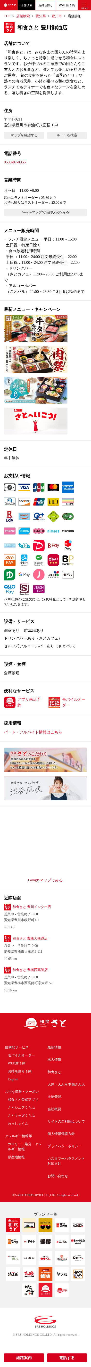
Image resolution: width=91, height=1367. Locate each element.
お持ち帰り (45, 5)
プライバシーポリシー (65, 1146)
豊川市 (57, 16)
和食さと (54, 1072)
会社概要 (54, 1109)
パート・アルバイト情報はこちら (33, 732)
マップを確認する (24, 135)
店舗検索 (26, 5)
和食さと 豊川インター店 (32, 907)
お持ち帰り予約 (20, 1071)
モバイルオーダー (21, 1055)
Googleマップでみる (45, 880)
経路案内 (24, 1358)
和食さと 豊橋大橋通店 (30, 938)
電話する (67, 1358)
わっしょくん (18, 1124)
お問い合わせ (58, 1176)
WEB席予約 (16, 1063)
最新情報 (54, 1047)
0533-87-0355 (15, 162)
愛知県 (41, 16)
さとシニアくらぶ (21, 1108)
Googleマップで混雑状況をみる (45, 212)
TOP (7, 16)
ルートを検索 (67, 135)
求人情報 (54, 1059)
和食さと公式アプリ (23, 1100)
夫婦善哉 (54, 1097)
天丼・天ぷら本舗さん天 (66, 1084)
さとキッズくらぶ (21, 1116)
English (13, 1079)
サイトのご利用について (66, 1121)
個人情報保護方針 (61, 1134)
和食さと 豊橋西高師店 (30, 970)
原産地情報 (16, 1157)
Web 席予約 (67, 5)
